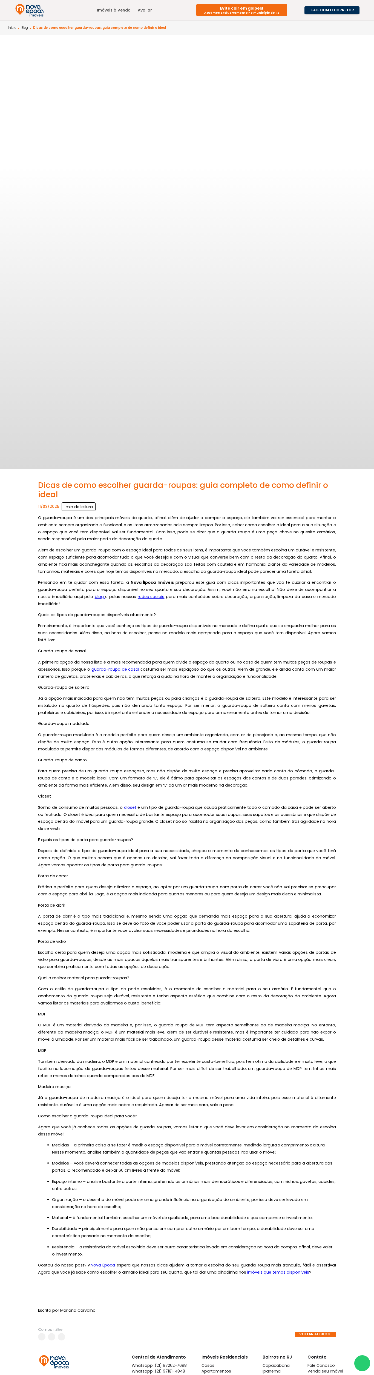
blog (100, 596)
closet (130, 807)
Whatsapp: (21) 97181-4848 (158, 1371)
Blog (24, 28)
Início (12, 28)
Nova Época (103, 1265)
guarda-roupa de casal (115, 669)
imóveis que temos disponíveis (278, 1272)
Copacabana (276, 1365)
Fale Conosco (321, 1365)
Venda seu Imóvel (325, 1371)
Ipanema (272, 1371)
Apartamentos (216, 1371)
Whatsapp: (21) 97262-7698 (159, 1365)
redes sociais (151, 596)
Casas (208, 1365)
